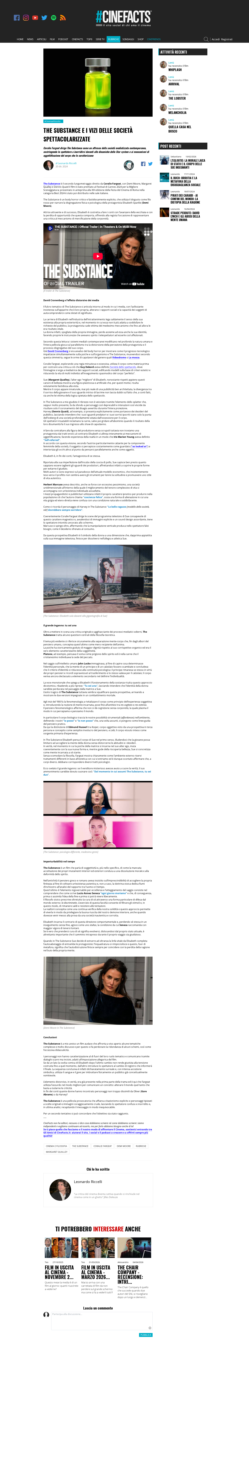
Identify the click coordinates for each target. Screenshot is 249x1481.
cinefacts (77, 39)
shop (141, 39)
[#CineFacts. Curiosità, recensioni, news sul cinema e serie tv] (123, 26)
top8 (89, 39)
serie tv (100, 39)
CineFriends (154, 39)
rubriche (113, 39)
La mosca (134, 357)
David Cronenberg (58, 351)
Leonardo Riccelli (66, 163)
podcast (63, 39)
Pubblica (145, 1335)
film (52, 39)
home (20, 39)
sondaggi (128, 39)
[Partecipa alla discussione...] (102, 1321)
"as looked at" (139, 446)
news (30, 39)
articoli (41, 39)
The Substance (51, 183)
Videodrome (119, 357)
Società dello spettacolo (123, 367)
